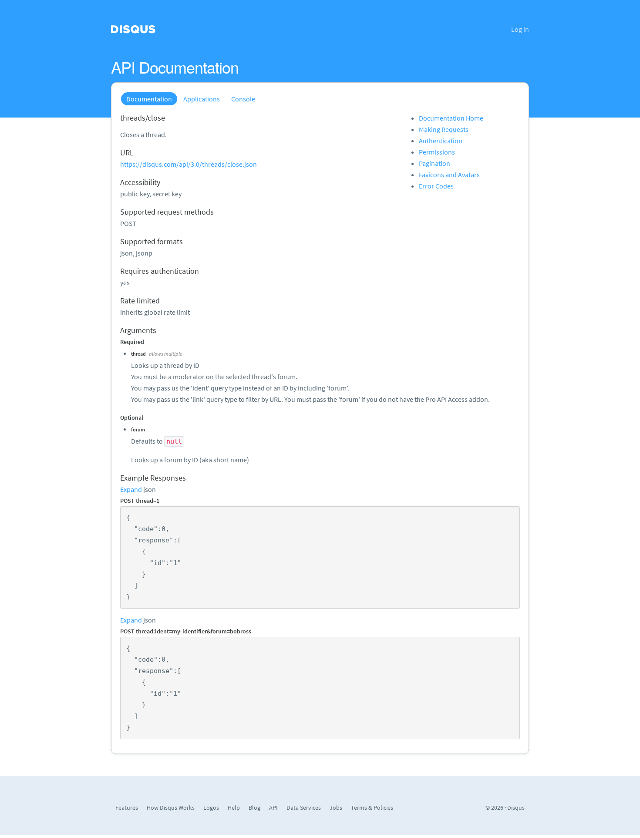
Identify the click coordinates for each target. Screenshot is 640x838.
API (273, 807)
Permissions (437, 152)
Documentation (149, 98)
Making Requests (443, 129)
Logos (211, 807)
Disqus (516, 807)
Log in (520, 29)
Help (234, 807)
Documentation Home (451, 118)
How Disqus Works (171, 807)
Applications (201, 98)
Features (126, 807)
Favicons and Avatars (449, 174)
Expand (131, 489)
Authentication (440, 140)
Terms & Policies (372, 807)
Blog (254, 807)
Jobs (336, 807)
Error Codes (436, 186)
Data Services (303, 807)
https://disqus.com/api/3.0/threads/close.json (188, 164)
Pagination (434, 163)
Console (243, 98)
